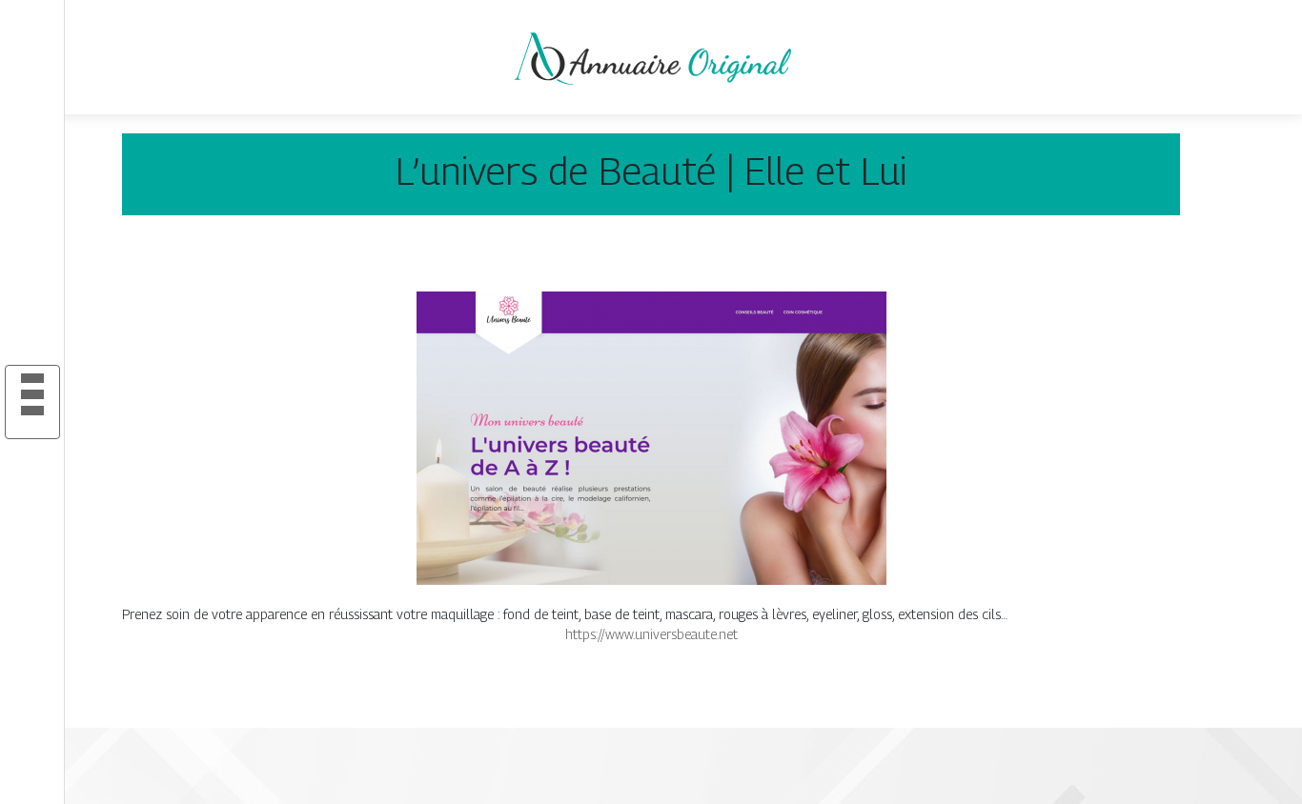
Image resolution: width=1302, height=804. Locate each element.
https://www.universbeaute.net (651, 634)
